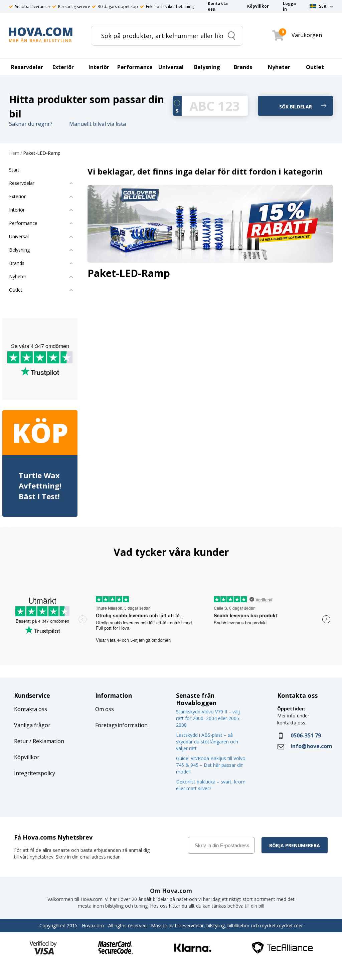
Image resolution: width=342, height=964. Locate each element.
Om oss (104, 709)
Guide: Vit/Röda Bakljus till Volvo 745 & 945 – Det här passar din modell (210, 765)
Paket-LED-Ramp (41, 153)
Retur (21, 741)
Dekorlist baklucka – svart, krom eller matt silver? (210, 784)
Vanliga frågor (32, 725)
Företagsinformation (121, 725)
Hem (14, 153)
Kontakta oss (30, 709)
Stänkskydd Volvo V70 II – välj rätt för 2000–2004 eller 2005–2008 (209, 718)
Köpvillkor (26, 757)
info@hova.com (311, 746)
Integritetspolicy (34, 773)
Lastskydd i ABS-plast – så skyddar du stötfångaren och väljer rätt (207, 741)
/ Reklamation (46, 741)
